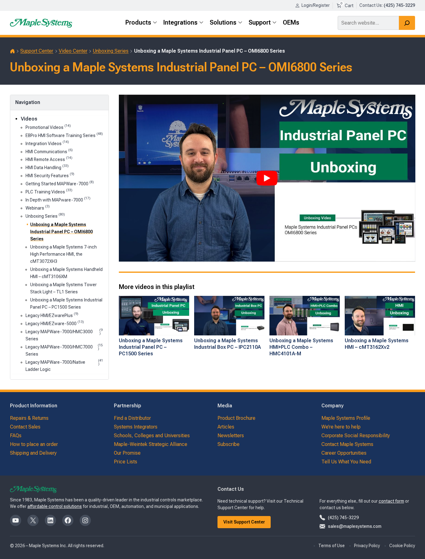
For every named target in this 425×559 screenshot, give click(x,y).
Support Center (36, 51)
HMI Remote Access (49, 159)
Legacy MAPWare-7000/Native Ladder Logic (64, 365)
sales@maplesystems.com (354, 526)
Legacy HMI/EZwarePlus (52, 315)
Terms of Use (331, 545)
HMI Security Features (50, 175)
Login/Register (315, 5)
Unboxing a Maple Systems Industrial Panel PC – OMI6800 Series (61, 231)
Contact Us (370, 5)
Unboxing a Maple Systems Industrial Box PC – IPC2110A (227, 344)
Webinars (38, 208)
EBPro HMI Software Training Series (64, 135)
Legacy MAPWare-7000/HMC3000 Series (64, 334)
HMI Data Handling (47, 167)
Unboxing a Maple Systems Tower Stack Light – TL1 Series (63, 288)
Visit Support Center (244, 521)
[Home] (12, 51)
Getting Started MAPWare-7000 (60, 183)
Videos (29, 119)
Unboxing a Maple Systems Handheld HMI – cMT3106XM (66, 273)
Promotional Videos (48, 127)
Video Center (73, 51)
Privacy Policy (367, 545)
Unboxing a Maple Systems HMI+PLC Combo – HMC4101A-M (301, 347)
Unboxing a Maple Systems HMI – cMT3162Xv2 (377, 344)
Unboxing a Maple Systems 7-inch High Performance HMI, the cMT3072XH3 (63, 254)
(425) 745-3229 (343, 517)
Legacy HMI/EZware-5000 (55, 323)
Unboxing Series (110, 51)
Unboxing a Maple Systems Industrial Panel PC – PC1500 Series (66, 303)
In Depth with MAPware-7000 (58, 199)
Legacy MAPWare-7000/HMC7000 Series (64, 350)
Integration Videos (47, 143)
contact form (391, 501)
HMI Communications (49, 151)
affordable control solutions (54, 506)
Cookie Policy (402, 545)
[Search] (407, 23)
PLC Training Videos (49, 191)
